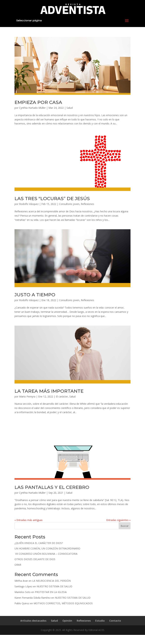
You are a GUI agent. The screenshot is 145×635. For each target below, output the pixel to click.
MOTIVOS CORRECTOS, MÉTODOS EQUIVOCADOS (63, 603)
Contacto (115, 620)
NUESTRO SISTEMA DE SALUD (54, 586)
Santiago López (23, 586)
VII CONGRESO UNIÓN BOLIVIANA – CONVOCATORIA (45, 553)
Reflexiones (87, 204)
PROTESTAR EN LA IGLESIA (51, 592)
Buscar (125, 526)
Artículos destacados (33, 620)
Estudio (100, 620)
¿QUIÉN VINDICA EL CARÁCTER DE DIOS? (38, 543)
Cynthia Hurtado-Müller (32, 107)
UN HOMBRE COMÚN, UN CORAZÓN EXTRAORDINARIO (47, 548)
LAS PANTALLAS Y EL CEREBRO (51, 487)
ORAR (17, 564)
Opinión (67, 620)
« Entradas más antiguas (28, 520)
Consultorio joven (69, 204)
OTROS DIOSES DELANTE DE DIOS (34, 559)
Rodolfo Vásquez (29, 204)
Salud (69, 107)
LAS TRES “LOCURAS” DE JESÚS (52, 198)
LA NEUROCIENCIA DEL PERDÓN (51, 580)
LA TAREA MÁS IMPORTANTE (48, 391)
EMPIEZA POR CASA (38, 102)
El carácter (62, 396)
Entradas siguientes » (118, 520)
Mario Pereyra (27, 396)
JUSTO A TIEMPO (34, 295)
